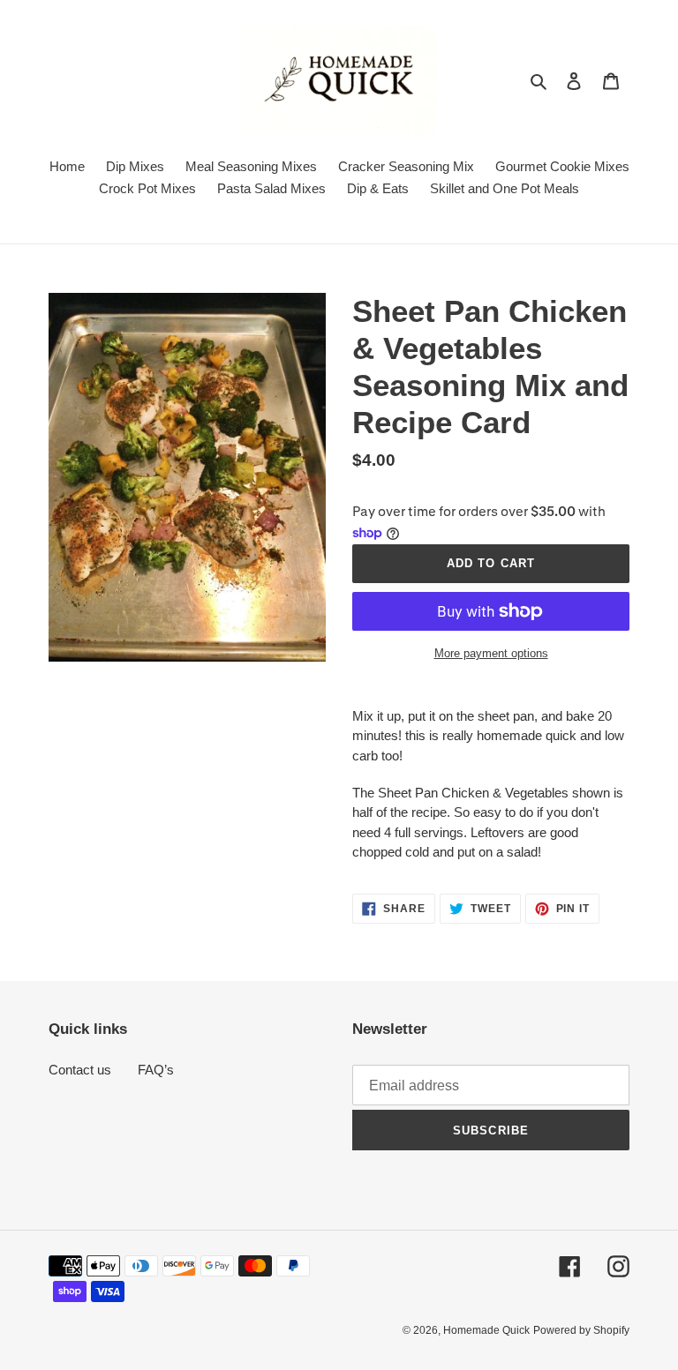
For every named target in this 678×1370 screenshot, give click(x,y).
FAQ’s (156, 1069)
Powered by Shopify (581, 1330)
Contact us (80, 1069)
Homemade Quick (486, 1330)
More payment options (491, 653)
